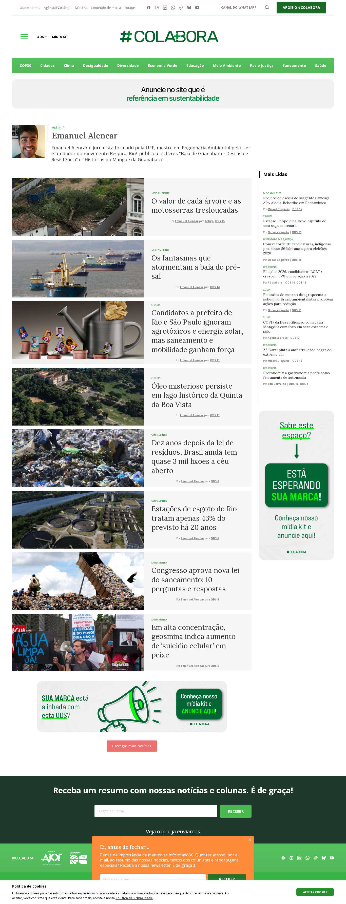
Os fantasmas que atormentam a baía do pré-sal (195, 267)
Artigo (209, 221)
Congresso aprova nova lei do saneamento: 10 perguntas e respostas (195, 579)
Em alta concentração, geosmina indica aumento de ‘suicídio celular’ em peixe (193, 641)
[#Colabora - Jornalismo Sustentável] (169, 37)
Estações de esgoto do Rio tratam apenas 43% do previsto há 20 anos (194, 518)
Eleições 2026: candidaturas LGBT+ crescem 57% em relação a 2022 (292, 273)
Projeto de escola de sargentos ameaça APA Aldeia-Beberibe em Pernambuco (296, 200)
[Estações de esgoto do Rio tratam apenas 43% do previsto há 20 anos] (78, 519)
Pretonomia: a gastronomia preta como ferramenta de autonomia (296, 375)
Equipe (129, 7)
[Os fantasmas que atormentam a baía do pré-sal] (78, 268)
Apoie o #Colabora (301, 7)
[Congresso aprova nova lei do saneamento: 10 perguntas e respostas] (78, 581)
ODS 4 (304, 384)
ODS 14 (215, 287)
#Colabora (275, 282)
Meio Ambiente (227, 65)
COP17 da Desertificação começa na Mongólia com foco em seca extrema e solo (295, 327)
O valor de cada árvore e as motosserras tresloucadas (196, 205)
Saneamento (294, 65)
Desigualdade (95, 65)
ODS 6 (215, 481)
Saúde (320, 65)
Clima (69, 65)
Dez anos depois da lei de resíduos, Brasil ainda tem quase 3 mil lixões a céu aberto (194, 456)
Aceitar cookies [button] (315, 892)
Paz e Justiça (262, 65)
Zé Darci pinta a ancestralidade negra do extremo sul (297, 352)
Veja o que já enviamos (173, 831)
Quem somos (30, 7)
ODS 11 (215, 360)
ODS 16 (296, 260)
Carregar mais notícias (131, 746)
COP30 (25, 65)
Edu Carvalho (277, 384)
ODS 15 (220, 221)
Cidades (47, 65)
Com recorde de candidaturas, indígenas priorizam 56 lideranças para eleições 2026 (297, 248)
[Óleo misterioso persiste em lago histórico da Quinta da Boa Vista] (78, 396)
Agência (57, 7)
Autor (56, 127)
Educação (195, 65)
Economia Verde (162, 65)
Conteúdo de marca (106, 7)
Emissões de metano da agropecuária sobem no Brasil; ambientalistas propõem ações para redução (298, 299)
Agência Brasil (277, 337)
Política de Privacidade (134, 898)
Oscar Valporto (278, 232)
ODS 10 (290, 282)
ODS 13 (296, 310)
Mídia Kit (81, 7)
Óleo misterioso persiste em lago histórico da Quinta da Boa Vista (196, 395)
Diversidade (128, 65)
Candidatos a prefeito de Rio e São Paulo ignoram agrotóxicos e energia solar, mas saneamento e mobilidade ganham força (197, 331)
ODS (40, 36)
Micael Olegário (279, 209)
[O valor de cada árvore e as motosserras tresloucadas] (78, 206)
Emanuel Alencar (186, 221)
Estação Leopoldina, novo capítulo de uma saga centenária (294, 223)
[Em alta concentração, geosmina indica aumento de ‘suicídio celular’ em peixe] (78, 642)
